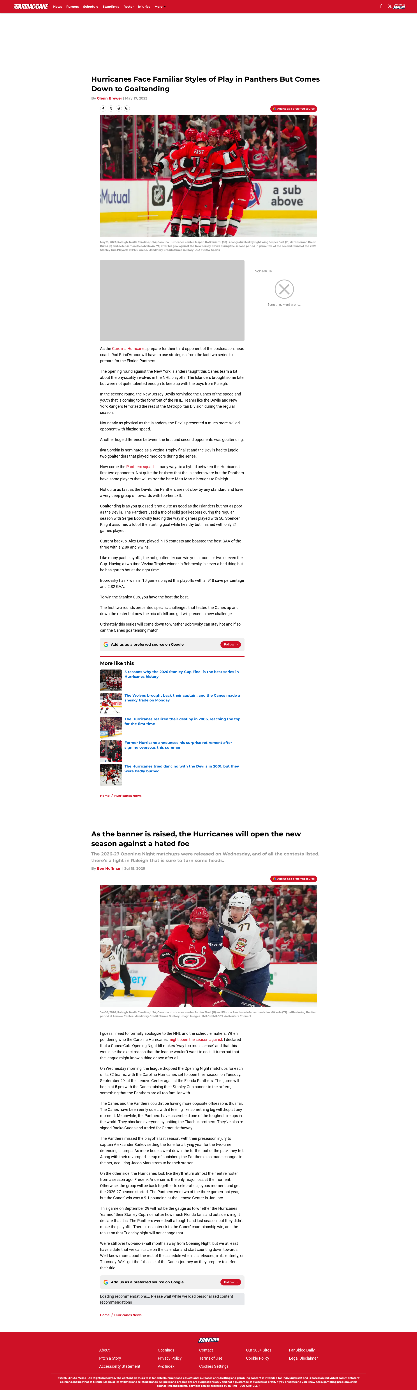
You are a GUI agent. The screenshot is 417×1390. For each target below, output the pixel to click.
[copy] (127, 108)
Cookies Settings (214, 1366)
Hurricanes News (127, 796)
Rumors (72, 7)
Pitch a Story (110, 1358)
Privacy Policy (170, 1358)
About (104, 1350)
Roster (128, 7)
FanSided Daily (302, 1350)
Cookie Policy (257, 1358)
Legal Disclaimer (303, 1358)
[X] (390, 6)
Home (105, 796)
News (57, 7)
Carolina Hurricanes (129, 348)
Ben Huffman (109, 868)
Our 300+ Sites (258, 1350)
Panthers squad (140, 466)
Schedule (90, 7)
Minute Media (76, 1378)
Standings (111, 7)
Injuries (144, 7)
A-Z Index (166, 1366)
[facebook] (381, 6)
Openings (166, 1350)
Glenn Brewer (109, 98)
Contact (206, 1350)
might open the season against (195, 1039)
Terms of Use (210, 1358)
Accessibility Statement (119, 1366)
